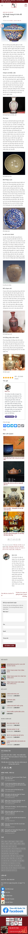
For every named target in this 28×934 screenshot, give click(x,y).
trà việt (10, 867)
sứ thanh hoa (4, 863)
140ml (11, 843)
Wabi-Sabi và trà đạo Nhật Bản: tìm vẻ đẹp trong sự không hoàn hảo (15, 801)
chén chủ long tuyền (6, 848)
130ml (7, 843)
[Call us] (8, 768)
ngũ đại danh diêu (5, 855)
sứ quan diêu (21, 860)
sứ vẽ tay (18, 863)
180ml (23, 843)
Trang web (5, 638)
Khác (4, 429)
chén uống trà (12, 851)
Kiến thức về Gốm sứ (8, 12)
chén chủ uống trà (15, 848)
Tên (4, 624)
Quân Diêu (12, 858)
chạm (7, 546)
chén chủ (14, 846)
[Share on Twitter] (14, 539)
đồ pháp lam (12, 547)
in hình (22, 547)
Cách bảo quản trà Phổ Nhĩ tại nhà (14, 789)
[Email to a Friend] (16, 539)
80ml (3, 841)
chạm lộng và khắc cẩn (14, 546)
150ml (15, 843)
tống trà (15, 867)
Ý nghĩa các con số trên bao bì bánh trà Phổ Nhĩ (15, 818)
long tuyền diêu (5, 853)
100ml (17, 841)
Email (4, 631)
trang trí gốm (11, 549)
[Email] (16, 417)
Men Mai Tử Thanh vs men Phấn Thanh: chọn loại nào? (15, 778)
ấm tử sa (14, 870)
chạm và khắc (6, 547)
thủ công (10, 865)
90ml (6, 841)
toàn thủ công (4, 867)
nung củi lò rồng (19, 855)
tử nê (19, 867)
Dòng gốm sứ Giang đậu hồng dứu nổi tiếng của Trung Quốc (15, 830)
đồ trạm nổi (17, 547)
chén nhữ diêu (5, 851)
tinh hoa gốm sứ (17, 865)
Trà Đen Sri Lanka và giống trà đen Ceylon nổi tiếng (21, 594)
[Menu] (2, 5)
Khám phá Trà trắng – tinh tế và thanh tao (16, 806)
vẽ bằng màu (18, 549)
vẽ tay (23, 867)
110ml (21, 841)
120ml (3, 843)
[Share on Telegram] (19, 539)
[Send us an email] (5, 768)
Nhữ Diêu (13, 855)
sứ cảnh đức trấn (5, 860)
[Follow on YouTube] (10, 768)
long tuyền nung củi (14, 853)
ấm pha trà (8, 870)
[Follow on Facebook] (2, 768)
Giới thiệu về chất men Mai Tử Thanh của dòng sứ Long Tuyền (15, 795)
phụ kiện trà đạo (5, 858)
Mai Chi (19, 20)
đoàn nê (3, 870)
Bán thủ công (4, 846)
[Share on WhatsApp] (8, 539)
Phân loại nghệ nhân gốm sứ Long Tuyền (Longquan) (14, 812)
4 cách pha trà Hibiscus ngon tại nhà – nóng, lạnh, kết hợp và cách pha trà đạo (15, 784)
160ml (19, 843)
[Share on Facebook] (11, 539)
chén (10, 846)
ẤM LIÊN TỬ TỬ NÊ (14, 928)
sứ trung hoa (11, 863)
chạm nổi (21, 546)
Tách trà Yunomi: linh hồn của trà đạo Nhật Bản (15, 824)
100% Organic (12, 841)
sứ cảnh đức (19, 858)
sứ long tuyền (14, 860)
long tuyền (19, 851)
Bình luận (6, 611)
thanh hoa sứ (4, 865)
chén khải (23, 848)
